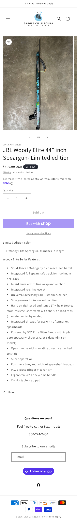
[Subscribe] (61, 457)
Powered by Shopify (51, 516)
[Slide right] (47, 137)
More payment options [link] (38, 233)
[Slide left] (29, 137)
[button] (8, 18)
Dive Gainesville (32, 516)
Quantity (8, 190)
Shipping (7, 172)
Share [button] (11, 392)
